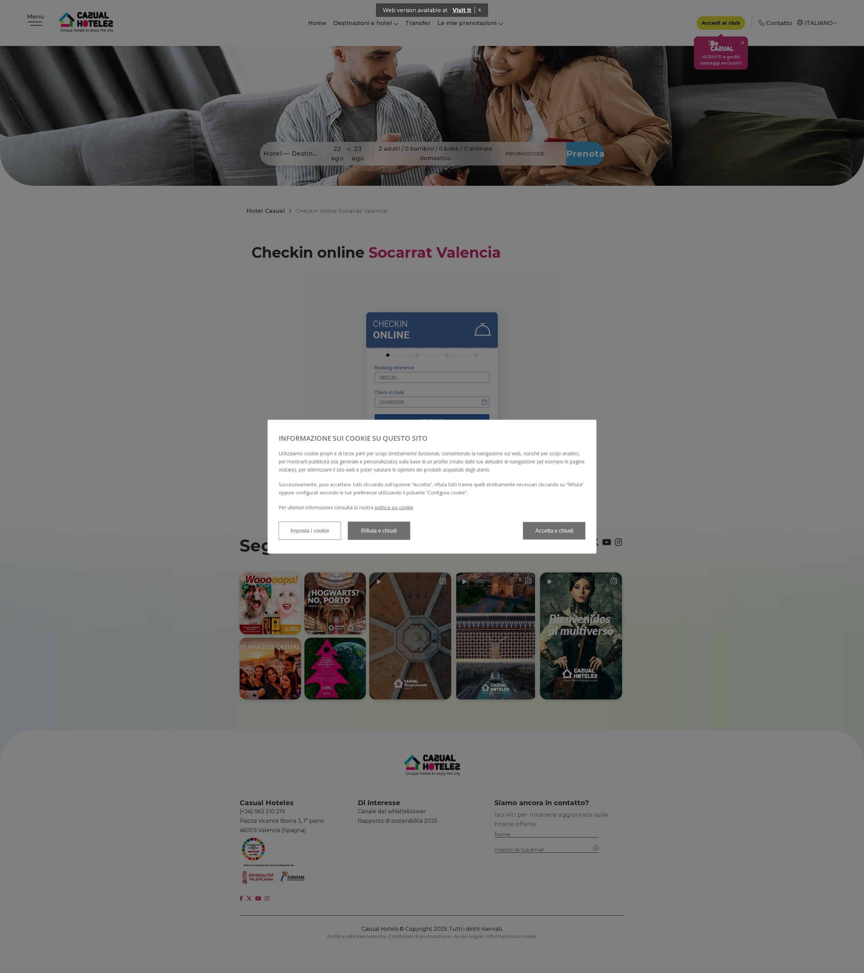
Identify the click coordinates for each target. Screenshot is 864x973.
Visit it (462, 10)
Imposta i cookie (310, 530)
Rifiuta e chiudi (379, 530)
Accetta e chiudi (554, 530)
